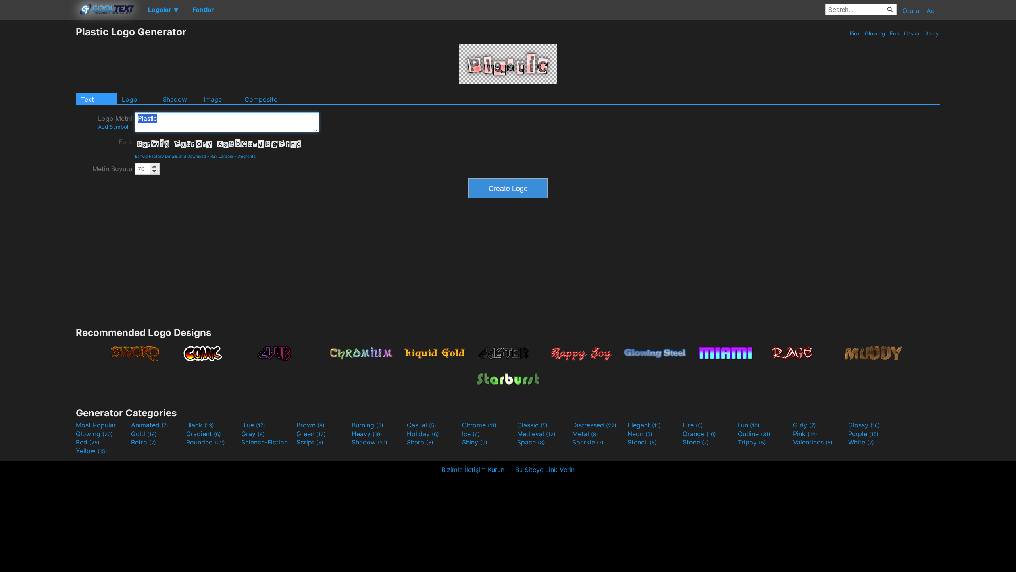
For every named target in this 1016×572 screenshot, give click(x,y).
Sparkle (588, 442)
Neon (639, 434)
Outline (754, 434)
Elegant (644, 425)
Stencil (642, 442)
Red (88, 442)
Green (311, 434)
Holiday (423, 434)
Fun (894, 33)
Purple (863, 434)
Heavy (367, 434)
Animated (149, 425)
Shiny (932, 33)
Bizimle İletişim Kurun (472, 469)
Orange (699, 434)
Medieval (536, 434)
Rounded (205, 442)
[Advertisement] (37, 145)
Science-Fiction (267, 442)
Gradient (203, 434)
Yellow (91, 451)
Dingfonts (246, 156)
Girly (804, 425)
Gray (253, 434)
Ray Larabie (221, 156)
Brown (310, 425)
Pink (855, 33)
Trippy (752, 442)
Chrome (479, 425)
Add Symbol (113, 127)
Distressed (594, 425)
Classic (532, 425)
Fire (693, 425)
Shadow (175, 99)
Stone (696, 442)
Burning (367, 425)
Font (125, 142)
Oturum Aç (918, 11)
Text (87, 99)
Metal (585, 434)
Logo (129, 99)
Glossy (864, 425)
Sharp (420, 442)
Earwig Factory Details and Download (170, 156)
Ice (471, 434)
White (861, 442)
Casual (912, 33)
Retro (143, 442)
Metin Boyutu (112, 169)
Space (531, 442)
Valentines (813, 442)
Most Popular (96, 425)
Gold (144, 434)
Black (200, 425)
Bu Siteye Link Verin (545, 469)
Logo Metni (115, 122)
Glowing (875, 33)
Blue (253, 425)
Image (213, 99)
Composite (260, 99)
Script (309, 442)
